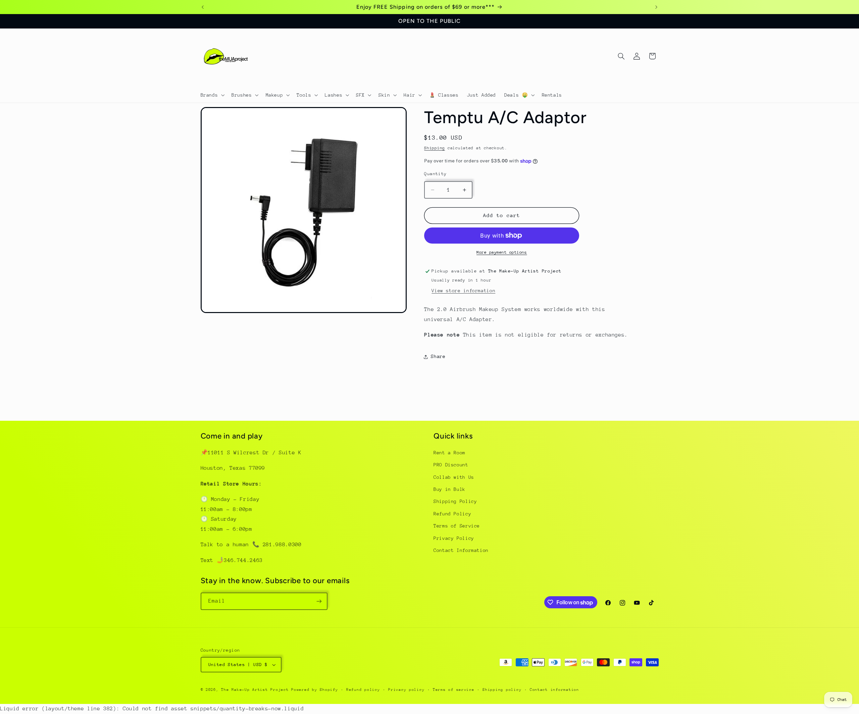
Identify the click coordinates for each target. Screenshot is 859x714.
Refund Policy (452, 513)
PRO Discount (451, 465)
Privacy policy (406, 689)
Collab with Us (454, 477)
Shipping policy (502, 689)
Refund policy (363, 689)
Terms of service (453, 689)
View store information (463, 290)
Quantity (435, 173)
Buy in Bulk (449, 489)
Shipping (434, 148)
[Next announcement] (656, 7)
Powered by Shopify (314, 689)
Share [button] (438, 356)
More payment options (501, 252)
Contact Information (461, 550)
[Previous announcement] (202, 7)
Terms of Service (457, 526)
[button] (212, 95)
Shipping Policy (455, 501)
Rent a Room (449, 452)
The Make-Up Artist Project (256, 689)
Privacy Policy (454, 538)
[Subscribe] (318, 601)
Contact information (554, 689)
